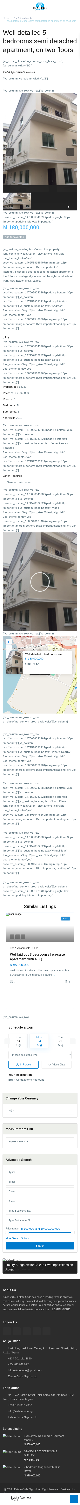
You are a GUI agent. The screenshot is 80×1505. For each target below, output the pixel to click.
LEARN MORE (61, 1309)
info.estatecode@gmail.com (25, 1370)
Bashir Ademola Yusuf (21, 1499)
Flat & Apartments (23, 18)
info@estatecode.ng (20, 1411)
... (54, 974)
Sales (31, 72)
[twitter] (17, 1331)
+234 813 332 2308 (20, 1405)
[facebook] (7, 1331)
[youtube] (37, 1331)
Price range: (12, 1228)
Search (40, 1245)
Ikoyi (7, 337)
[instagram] (46, 1331)
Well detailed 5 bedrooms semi (44, 654)
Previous (7, 1041)
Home (6, 18)
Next (73, 1041)
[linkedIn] (27, 1331)
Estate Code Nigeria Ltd (22, 1376)
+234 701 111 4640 (20, 1358)
